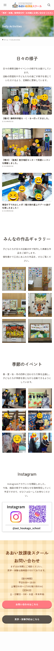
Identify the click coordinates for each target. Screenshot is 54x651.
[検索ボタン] (49, 5)
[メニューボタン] (5, 5)
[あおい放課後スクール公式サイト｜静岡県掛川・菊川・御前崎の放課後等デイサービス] (27, 5)
